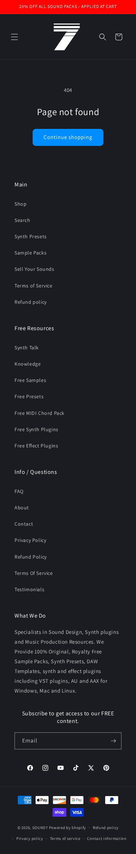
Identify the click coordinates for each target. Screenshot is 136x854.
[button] (14, 37)
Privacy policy (29, 838)
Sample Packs (30, 252)
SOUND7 (40, 827)
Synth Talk (27, 347)
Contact (24, 524)
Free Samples (30, 380)
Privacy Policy (30, 540)
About (22, 507)
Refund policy (31, 302)
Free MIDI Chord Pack (40, 413)
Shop (20, 204)
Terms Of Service (34, 573)
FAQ (19, 491)
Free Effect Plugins (36, 445)
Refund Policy (31, 557)
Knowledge (28, 364)
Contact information (106, 838)
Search (22, 220)
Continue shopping (68, 137)
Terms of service (65, 838)
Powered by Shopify (67, 827)
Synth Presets (31, 236)
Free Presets (29, 396)
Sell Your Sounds (34, 269)
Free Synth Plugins (36, 429)
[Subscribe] (113, 740)
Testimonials (29, 589)
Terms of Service (34, 285)
